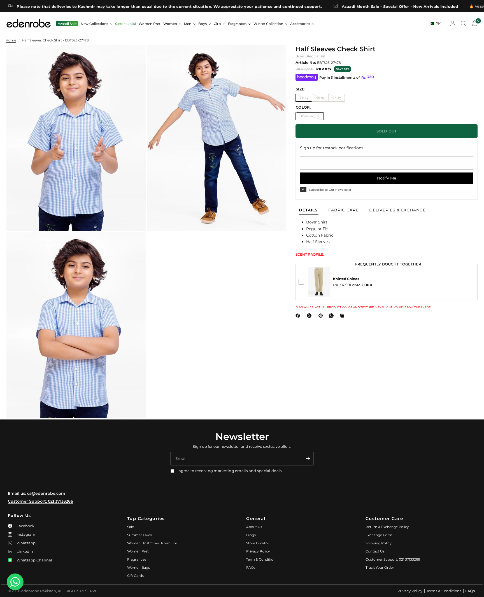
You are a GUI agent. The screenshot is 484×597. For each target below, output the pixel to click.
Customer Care (384, 518)
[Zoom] (134, 57)
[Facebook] (298, 315)
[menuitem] (67, 23)
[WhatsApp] (332, 315)
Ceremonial (125, 24)
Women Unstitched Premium (152, 543)
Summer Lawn (139, 535)
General (256, 518)
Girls (217, 24)
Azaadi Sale (67, 24)
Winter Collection (268, 24)
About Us (254, 527)
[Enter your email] (307, 458)
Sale (130, 527)
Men (187, 24)
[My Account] (453, 23)
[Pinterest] (321, 315)
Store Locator (257, 543)
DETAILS (308, 210)
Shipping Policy (379, 543)
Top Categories (146, 518)
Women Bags (138, 567)
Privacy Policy (258, 551)
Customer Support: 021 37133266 (40, 501)
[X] (310, 315)
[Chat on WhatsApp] (15, 581)
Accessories (300, 24)
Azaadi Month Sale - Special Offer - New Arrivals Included (371, 6)
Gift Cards (135, 575)
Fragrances (237, 24)
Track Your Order (380, 567)
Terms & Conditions (443, 591)
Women (170, 24)
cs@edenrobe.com (46, 493)
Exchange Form (379, 535)
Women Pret (149, 24)
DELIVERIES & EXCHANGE (397, 210)
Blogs (251, 535)
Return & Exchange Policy (387, 527)
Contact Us (375, 551)
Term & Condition (261, 559)
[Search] (463, 23)
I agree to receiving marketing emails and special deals (228, 470)
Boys (202, 24)
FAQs (250, 567)
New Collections (94, 24)
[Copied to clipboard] (343, 315)
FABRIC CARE (343, 210)
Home (11, 40)
